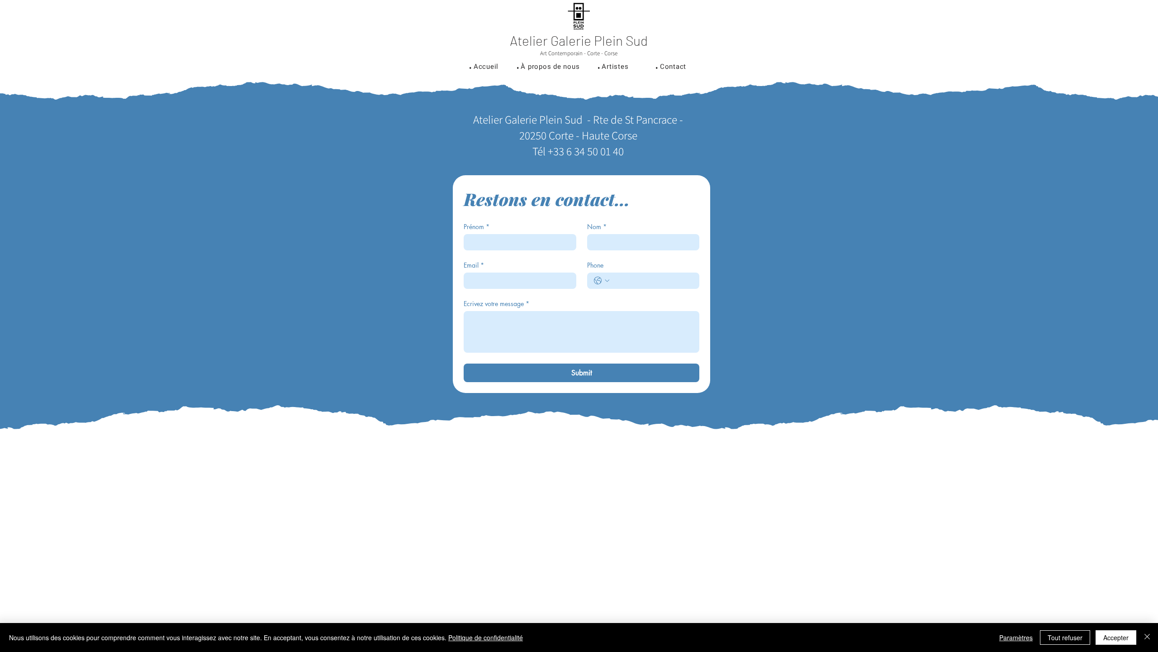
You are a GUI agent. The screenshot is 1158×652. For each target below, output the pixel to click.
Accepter (1116, 637)
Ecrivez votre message (496, 303)
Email (474, 265)
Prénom (476, 226)
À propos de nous (550, 67)
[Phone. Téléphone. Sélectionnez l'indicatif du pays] (602, 280)
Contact (673, 67)
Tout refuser (1065, 637)
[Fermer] (1147, 637)
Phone (595, 265)
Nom (597, 226)
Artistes (615, 67)
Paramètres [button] (1016, 637)
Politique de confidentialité (485, 637)
